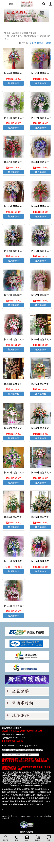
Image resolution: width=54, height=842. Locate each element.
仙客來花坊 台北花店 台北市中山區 (20, 32)
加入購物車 (13, 83)
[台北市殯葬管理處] (27, 667)
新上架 (33, 42)
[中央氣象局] (27, 643)
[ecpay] (27, 631)
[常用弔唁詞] (27, 703)
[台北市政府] (27, 655)
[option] (27, 15)
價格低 (48, 42)
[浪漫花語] (27, 715)
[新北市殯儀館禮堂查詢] (27, 679)
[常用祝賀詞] (27, 691)
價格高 (40, 42)
